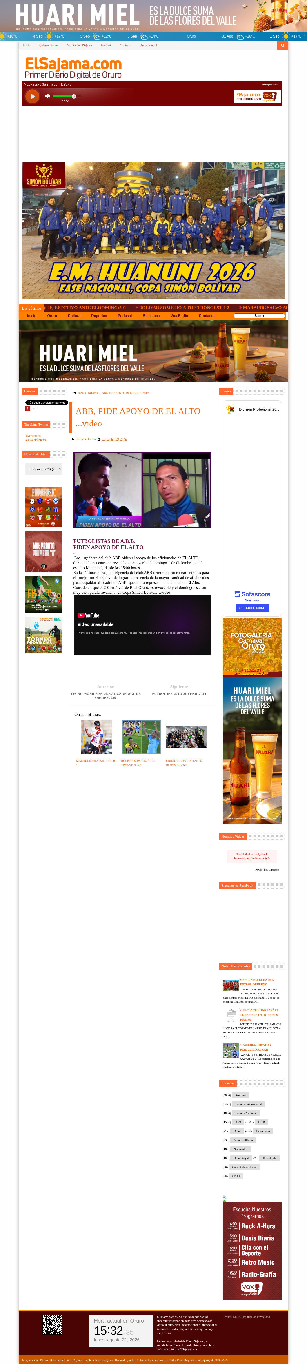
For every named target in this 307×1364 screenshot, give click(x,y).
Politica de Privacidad (256, 1316)
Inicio (26, 45)
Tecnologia (269, 1158)
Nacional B (240, 1149)
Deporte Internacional (248, 1104)
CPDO (236, 1176)
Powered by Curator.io (267, 869)
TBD (135, 1360)
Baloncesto (263, 1131)
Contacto (125, 45)
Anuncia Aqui (148, 45)
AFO (238, 1122)
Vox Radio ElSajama (79, 45)
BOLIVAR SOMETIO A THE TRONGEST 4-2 (120, 307)
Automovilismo (243, 1140)
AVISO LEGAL (233, 1316)
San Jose (240, 1095)
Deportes (93, 392)
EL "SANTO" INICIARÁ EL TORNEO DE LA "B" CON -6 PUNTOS (259, 1014)
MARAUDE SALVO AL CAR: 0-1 (211, 307)
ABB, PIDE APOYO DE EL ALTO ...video (125, 392)
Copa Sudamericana (244, 1167)
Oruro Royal (241, 1158)
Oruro (237, 1131)
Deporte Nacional (246, 1113)
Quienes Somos (48, 45)
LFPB (261, 1122)
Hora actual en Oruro (119, 1321)
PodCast (106, 45)
